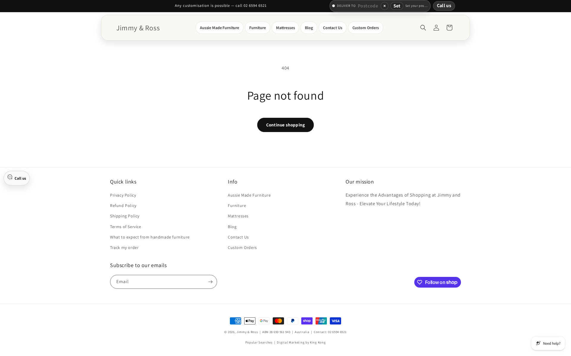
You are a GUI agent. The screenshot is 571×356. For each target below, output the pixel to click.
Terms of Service (125, 226)
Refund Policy (123, 205)
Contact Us (238, 237)
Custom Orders (242, 247)
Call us (444, 5)
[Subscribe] (210, 282)
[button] (219, 27)
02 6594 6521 (337, 332)
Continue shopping (285, 125)
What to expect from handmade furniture (150, 237)
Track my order (124, 247)
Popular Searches (259, 342)
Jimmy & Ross (247, 332)
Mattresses (238, 216)
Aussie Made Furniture (249, 195)
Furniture (237, 205)
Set (396, 6)
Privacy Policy (123, 195)
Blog (232, 226)
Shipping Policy (124, 216)
